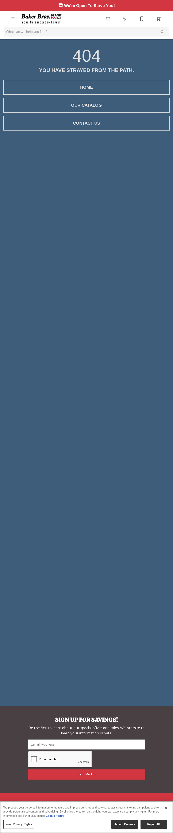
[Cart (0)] (159, 19)
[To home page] (41, 18)
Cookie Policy (55, 815)
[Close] (166, 808)
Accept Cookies (124, 824)
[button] (13, 19)
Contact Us (86, 123)
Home (86, 87)
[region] (86, 817)
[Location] (125, 19)
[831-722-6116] (142, 19)
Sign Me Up (87, 774)
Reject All (153, 824)
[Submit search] (162, 32)
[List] (108, 19)
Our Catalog (86, 105)
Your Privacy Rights (19, 824)
